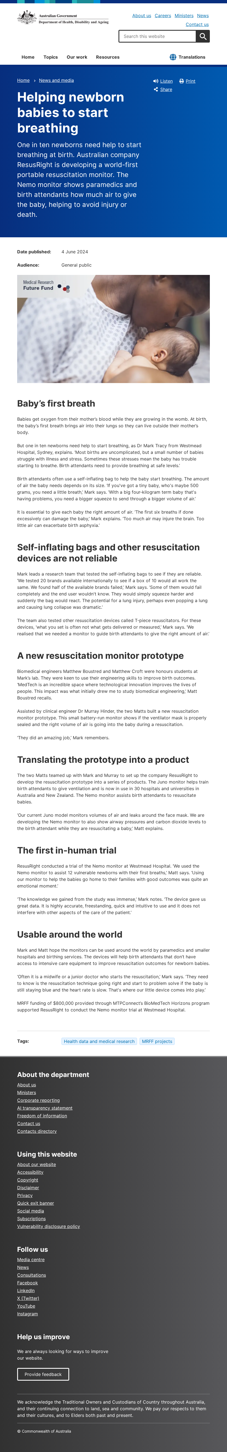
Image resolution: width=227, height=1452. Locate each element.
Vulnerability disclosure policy (48, 1226)
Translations (192, 57)
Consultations (31, 1275)
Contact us (197, 24)
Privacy (25, 1195)
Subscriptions (31, 1218)
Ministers (184, 15)
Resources (108, 57)
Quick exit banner (35, 1203)
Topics (50, 57)
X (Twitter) (28, 1298)
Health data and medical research (99, 1041)
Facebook (27, 1283)
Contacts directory (37, 1131)
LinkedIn (26, 1290)
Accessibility (30, 1172)
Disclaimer (28, 1187)
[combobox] (157, 36)
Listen (166, 81)
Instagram (27, 1313)
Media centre (31, 1259)
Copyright (27, 1180)
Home (28, 57)
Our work (77, 57)
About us (141, 15)
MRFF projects (157, 1041)
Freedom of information (42, 1115)
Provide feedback (43, 1374)
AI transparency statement (45, 1108)
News (203, 15)
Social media (30, 1211)
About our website (36, 1164)
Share (166, 89)
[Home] (63, 17)
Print (190, 81)
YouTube (26, 1306)
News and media (56, 80)
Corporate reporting (38, 1100)
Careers (163, 15)
